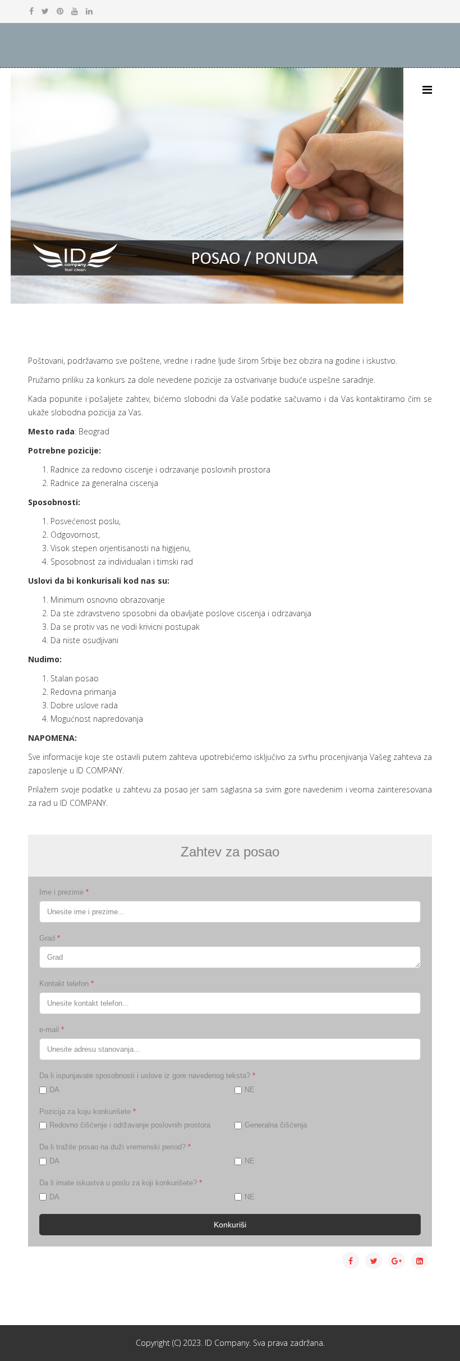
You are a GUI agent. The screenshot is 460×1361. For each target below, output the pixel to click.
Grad (49, 938)
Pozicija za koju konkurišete (87, 1111)
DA (54, 1089)
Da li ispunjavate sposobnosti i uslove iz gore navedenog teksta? (147, 1075)
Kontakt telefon (66, 983)
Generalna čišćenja (276, 1125)
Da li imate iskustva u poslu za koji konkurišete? (120, 1183)
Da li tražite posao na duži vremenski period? (115, 1147)
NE (250, 1089)
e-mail (51, 1029)
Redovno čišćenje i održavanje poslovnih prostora (129, 1125)
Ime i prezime (64, 892)
